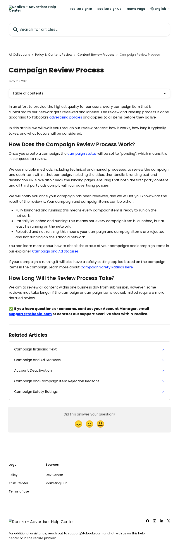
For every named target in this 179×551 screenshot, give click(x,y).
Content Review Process (95, 54)
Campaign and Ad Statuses (55, 251)
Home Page (136, 8)
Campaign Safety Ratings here (107, 267)
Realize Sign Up (109, 8)
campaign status (81, 153)
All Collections (19, 54)
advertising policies (65, 117)
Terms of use (19, 491)
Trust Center (18, 483)
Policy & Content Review (53, 54)
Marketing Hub (56, 483)
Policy (13, 475)
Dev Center (54, 475)
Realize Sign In (80, 8)
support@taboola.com (30, 313)
